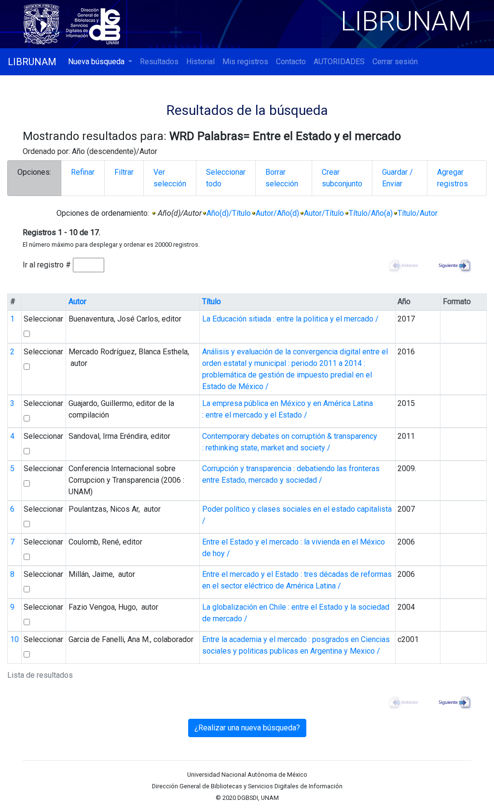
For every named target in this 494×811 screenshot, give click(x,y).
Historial (200, 61)
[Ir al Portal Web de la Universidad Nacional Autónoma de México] (43, 22)
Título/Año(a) (371, 213)
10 (14, 639)
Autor (77, 301)
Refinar (83, 172)
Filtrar (124, 172)
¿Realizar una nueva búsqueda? (247, 727)
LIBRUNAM (32, 62)
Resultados (159, 61)
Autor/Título (324, 213)
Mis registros (245, 61)
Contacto (291, 61)
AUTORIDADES (339, 61)
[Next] (452, 265)
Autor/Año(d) (277, 213)
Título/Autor (418, 213)
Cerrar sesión (395, 61)
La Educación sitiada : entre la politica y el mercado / (290, 318)
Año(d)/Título (228, 213)
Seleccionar (43, 318)
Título (211, 301)
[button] (100, 61)
